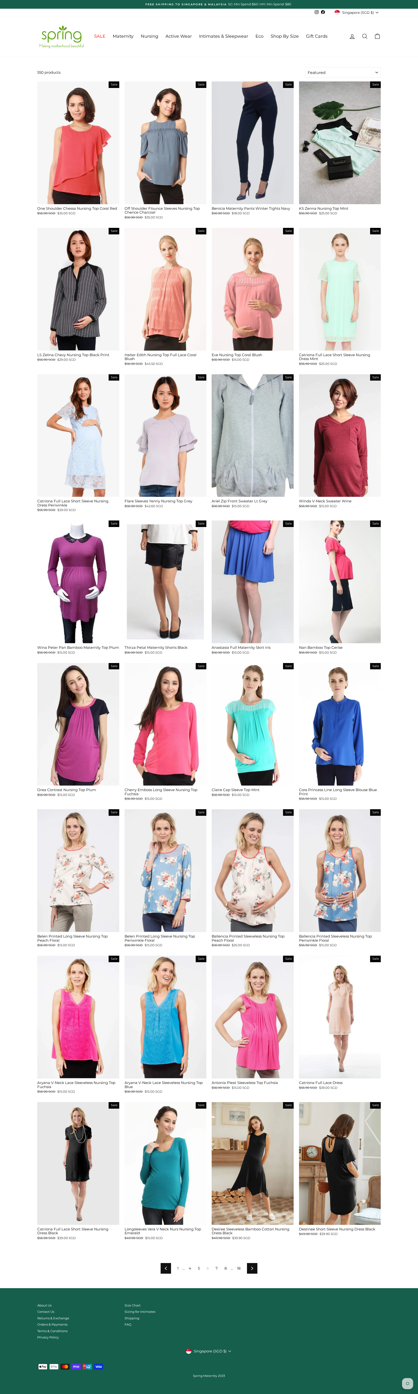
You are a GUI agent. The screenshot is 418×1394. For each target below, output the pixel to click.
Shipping (132, 1318)
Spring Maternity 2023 (209, 1376)
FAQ (128, 1324)
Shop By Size (285, 36)
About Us (44, 1305)
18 (239, 1268)
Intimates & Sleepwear (223, 36)
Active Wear (178, 36)
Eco (259, 36)
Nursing (149, 36)
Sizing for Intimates (140, 1312)
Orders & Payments (52, 1324)
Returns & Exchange (53, 1318)
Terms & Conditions (52, 1331)
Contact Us (45, 1312)
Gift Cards (317, 36)
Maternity (123, 36)
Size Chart (133, 1305)
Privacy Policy (48, 1337)
